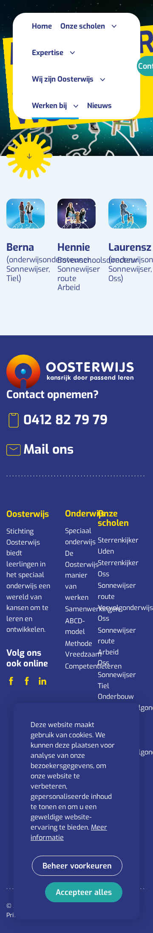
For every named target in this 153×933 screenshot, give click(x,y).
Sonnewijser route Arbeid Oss (110, 647)
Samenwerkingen (77, 608)
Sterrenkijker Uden (110, 546)
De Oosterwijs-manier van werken (77, 575)
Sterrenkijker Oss (110, 568)
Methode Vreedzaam (77, 649)
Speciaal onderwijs (77, 536)
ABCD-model (75, 626)
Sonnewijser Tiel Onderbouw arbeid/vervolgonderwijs (110, 691)
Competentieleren (77, 666)
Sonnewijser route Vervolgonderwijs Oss (110, 602)
